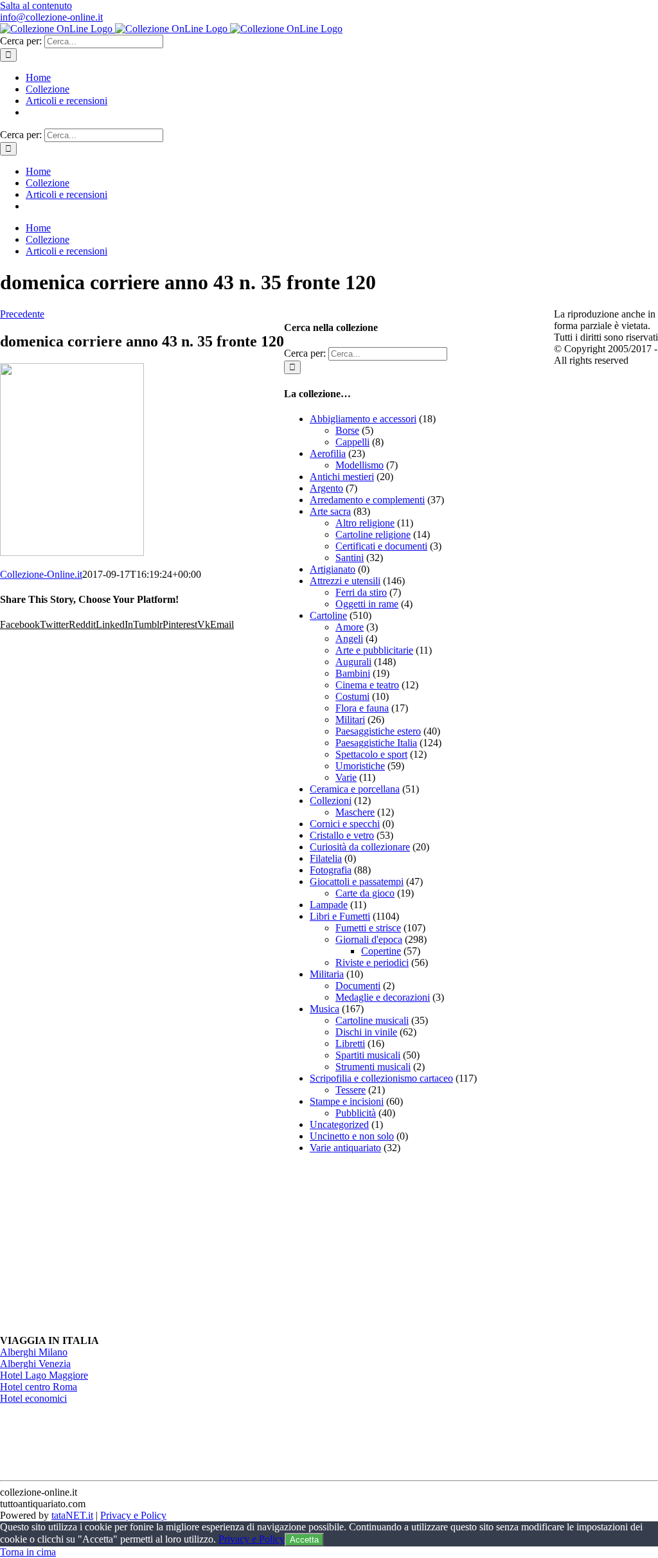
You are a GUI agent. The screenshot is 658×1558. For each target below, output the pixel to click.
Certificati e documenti (381, 546)
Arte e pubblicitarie (374, 650)
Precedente (22, 314)
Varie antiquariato (345, 1147)
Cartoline (328, 615)
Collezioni (330, 800)
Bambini (352, 673)
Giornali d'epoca (368, 939)
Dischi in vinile (366, 1031)
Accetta (304, 1540)
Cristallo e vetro (342, 835)
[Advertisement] (380, 1244)
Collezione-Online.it (41, 574)
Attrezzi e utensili (345, 580)
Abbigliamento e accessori (363, 418)
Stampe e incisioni (347, 1101)
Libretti (350, 1043)
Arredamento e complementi (367, 499)
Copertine (381, 950)
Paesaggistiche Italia (376, 742)
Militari (350, 719)
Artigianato (332, 569)
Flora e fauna (362, 708)
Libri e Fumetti (340, 916)
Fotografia (330, 869)
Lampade (329, 904)
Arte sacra (330, 511)
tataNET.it (72, 1515)
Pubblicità (355, 1112)
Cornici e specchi (345, 823)
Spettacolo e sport (371, 754)
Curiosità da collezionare (360, 846)
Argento (326, 488)
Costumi (352, 696)
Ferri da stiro (361, 592)
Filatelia (326, 858)
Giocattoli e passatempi (357, 881)
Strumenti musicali (373, 1066)
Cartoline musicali (372, 1020)
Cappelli (352, 441)
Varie (346, 777)
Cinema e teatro (367, 684)
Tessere (350, 1089)
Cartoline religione (373, 534)
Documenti (357, 985)
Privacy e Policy (133, 1515)
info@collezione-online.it (51, 17)
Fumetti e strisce (368, 927)
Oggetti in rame (366, 603)
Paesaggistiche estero (378, 731)
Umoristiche (360, 765)
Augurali (353, 661)
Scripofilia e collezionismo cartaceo (381, 1078)
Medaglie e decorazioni (382, 997)
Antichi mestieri (342, 476)
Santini (349, 557)
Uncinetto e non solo (352, 1136)
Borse (347, 430)
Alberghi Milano (33, 1352)
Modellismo (359, 465)
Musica (324, 1008)
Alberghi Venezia (35, 1363)
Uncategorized (339, 1124)
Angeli (349, 638)
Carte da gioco (365, 893)
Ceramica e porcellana (355, 788)
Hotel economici (33, 1398)
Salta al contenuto (36, 5)
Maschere (355, 812)
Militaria (327, 974)
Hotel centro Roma (38, 1386)
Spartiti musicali (367, 1055)
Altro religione (365, 522)
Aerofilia (328, 453)
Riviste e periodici (372, 962)
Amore (349, 627)
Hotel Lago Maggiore (44, 1375)
